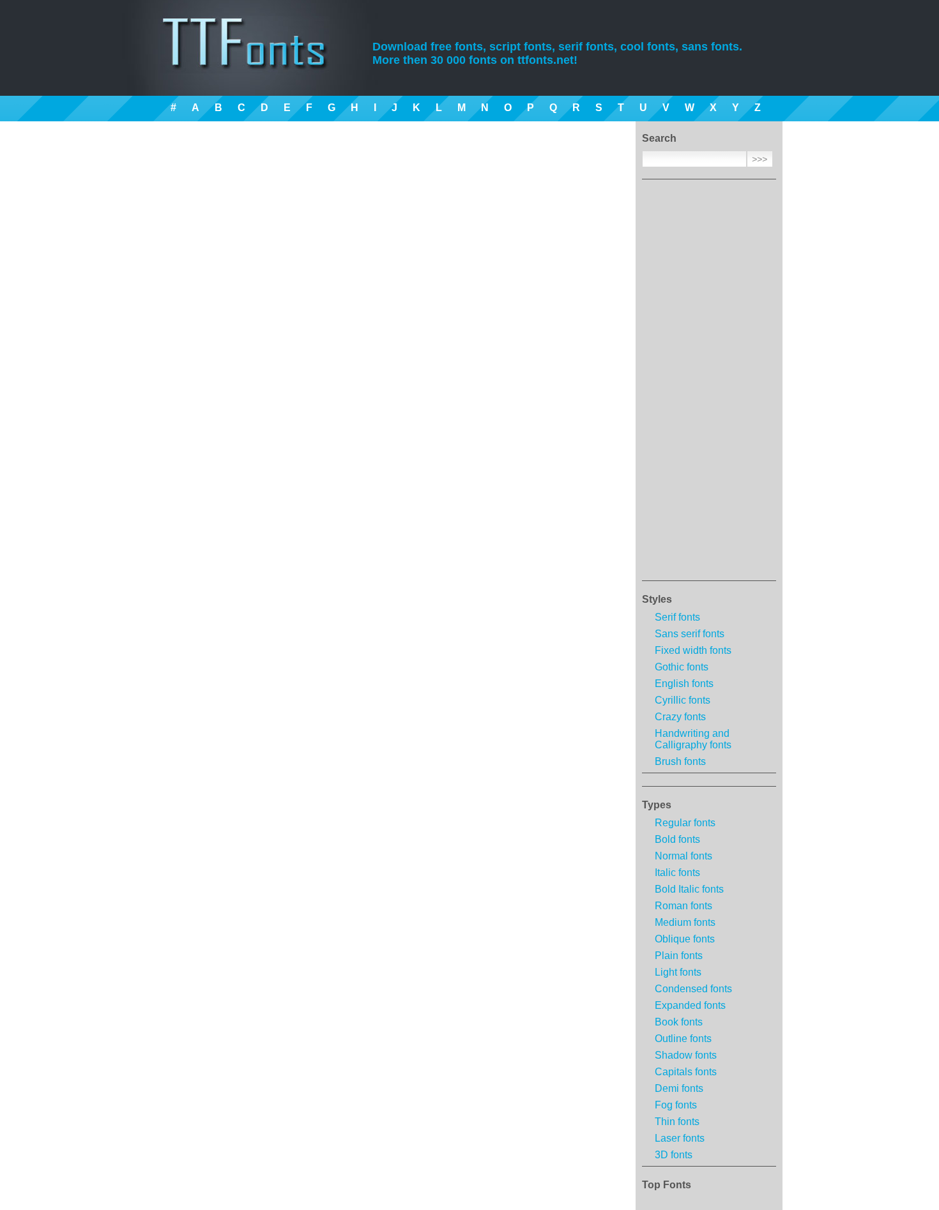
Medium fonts (685, 922)
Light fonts (678, 972)
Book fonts (679, 1022)
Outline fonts (683, 1038)
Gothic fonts (681, 667)
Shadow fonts (686, 1055)
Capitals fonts (686, 1071)
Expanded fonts (690, 1005)
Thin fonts (677, 1121)
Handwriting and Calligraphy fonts (693, 739)
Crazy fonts (680, 716)
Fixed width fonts (693, 650)
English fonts (684, 683)
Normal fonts (683, 856)
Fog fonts (676, 1105)
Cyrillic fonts (682, 700)
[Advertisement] (709, 383)
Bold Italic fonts (689, 889)
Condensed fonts (693, 988)
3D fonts (673, 1154)
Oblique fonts (685, 939)
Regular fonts (685, 822)
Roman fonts (683, 905)
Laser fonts (680, 1138)
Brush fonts (680, 761)
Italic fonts (677, 872)
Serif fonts (677, 617)
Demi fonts (679, 1088)
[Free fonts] (255, 60)
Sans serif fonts (689, 633)
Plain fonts (679, 955)
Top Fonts (666, 1184)
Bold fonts (677, 839)
